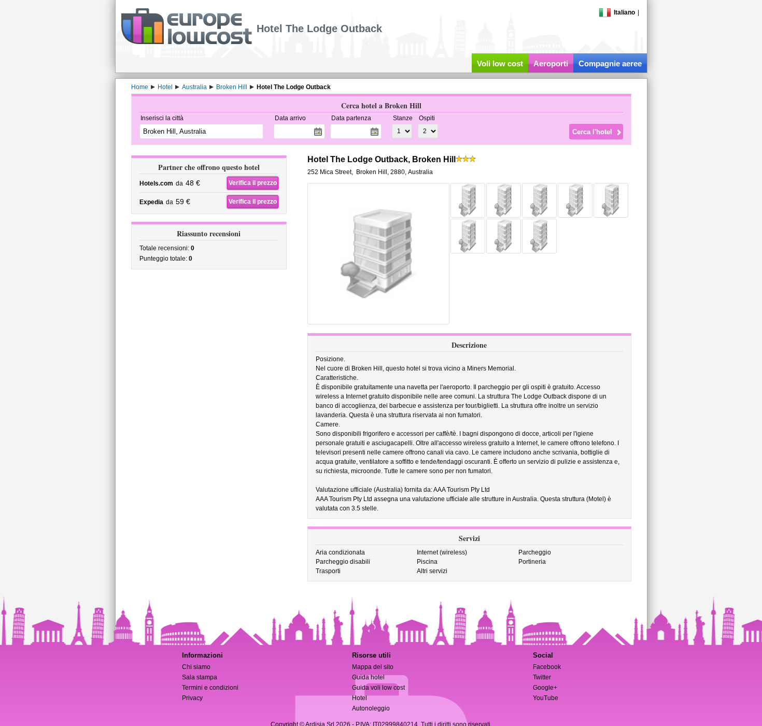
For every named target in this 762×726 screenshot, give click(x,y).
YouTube (545, 698)
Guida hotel (368, 677)
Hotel (359, 698)
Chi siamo (196, 667)
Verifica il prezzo (253, 183)
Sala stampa (199, 677)
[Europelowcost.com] (186, 42)
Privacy (192, 698)
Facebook (547, 667)
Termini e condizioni (210, 687)
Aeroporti (550, 63)
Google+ (545, 687)
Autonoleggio (371, 708)
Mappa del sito (372, 667)
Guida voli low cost (378, 687)
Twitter (542, 677)
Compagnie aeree (610, 63)
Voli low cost (500, 63)
